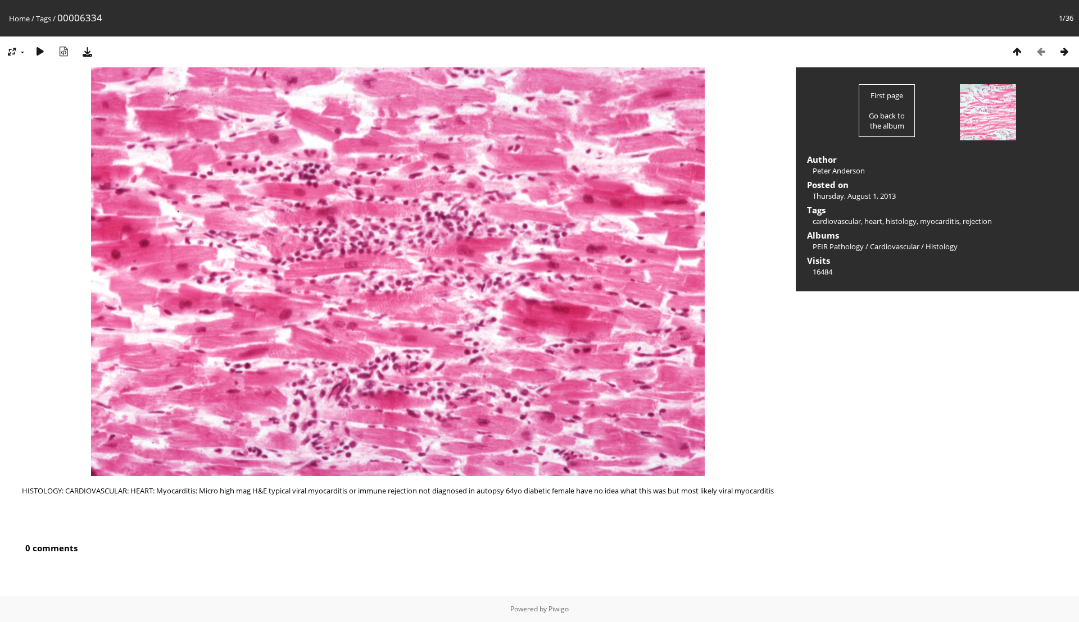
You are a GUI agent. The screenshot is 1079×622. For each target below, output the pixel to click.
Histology (942, 246)
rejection (977, 221)
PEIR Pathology (838, 246)
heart (873, 221)
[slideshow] (40, 51)
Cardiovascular (894, 246)
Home (19, 18)
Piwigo (558, 609)
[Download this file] (87, 51)
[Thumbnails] (1017, 51)
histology (901, 221)
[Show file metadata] (63, 51)
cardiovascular (837, 221)
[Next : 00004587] (1064, 51)
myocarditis (939, 221)
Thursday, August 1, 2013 (854, 196)
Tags (43, 18)
